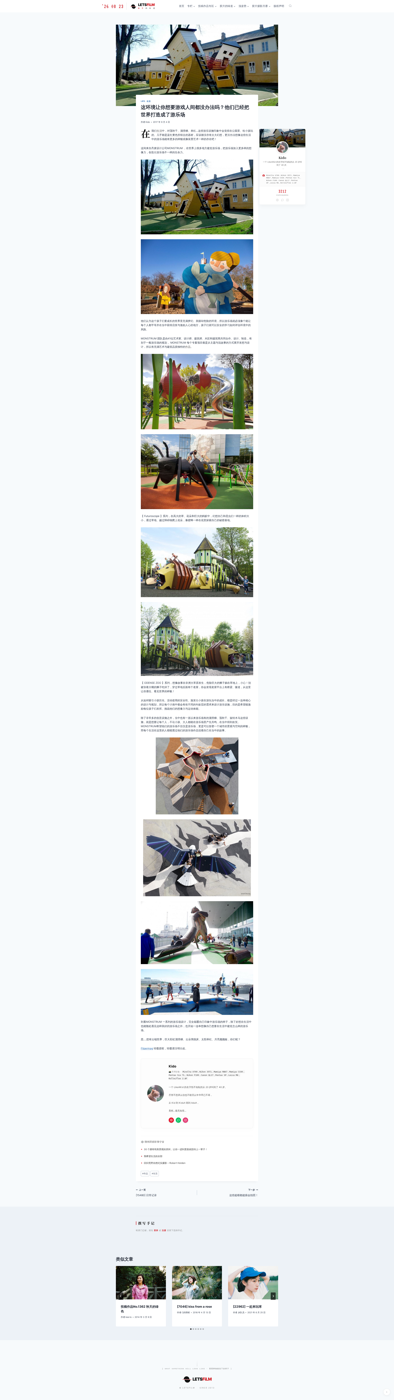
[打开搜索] (290, 6)
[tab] (191, 1329)
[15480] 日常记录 (146, 1193)
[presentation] (141, 1282)
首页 (181, 6)
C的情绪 (186, 1312)
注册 (164, 1230)
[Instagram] (185, 1120)
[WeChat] (282, 200)
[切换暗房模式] (386, 1392)
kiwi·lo (129, 1317)
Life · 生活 (146, 101)
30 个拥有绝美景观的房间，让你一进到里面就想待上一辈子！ (175, 1149)
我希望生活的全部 (153, 1156)
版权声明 (279, 6)
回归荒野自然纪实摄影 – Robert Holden (164, 1163)
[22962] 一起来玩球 (247, 1306)
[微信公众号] (178, 1120)
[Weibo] (277, 200)
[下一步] (273, 1296)
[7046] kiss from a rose (194, 1306)
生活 (159, 130)
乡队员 (241, 1312)
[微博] (171, 1120)
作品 (188, 346)
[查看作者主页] (282, 147)
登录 (156, 1230)
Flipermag (147, 1048)
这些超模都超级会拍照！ (243, 1193)
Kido (148, 122)
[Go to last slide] (120, 1296)
